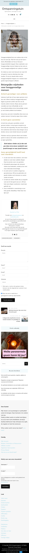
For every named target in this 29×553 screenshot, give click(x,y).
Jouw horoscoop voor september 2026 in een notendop (12, 389)
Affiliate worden (5, 446)
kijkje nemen (13, 4)
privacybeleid (4, 482)
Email (3, 272)
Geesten (3, 500)
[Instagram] (16, 234)
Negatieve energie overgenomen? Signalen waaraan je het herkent (12, 381)
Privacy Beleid (5, 450)
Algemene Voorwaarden (8, 448)
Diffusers (3, 535)
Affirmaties (4, 514)
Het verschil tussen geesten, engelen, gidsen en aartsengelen (13, 376)
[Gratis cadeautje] (14, 345)
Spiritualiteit (4, 505)
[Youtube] (14, 234)
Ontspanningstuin (13, 9)
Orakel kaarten (5, 503)
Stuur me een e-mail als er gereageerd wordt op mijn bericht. (10, 295)
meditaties (4, 526)
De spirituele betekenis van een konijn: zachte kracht (14, 385)
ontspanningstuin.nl (17, 215)
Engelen (3, 509)
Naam (3, 265)
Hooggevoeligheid (14, 34)
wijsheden (16, 238)
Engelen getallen (6, 511)
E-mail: (3, 471)
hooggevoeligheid (7, 238)
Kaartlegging (4, 520)
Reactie (3, 250)
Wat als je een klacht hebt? (9, 452)
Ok (20, 552)
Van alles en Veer (6, 531)
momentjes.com (14, 217)
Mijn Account (4, 441)
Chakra (3, 507)
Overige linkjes (5, 537)
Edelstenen (4, 524)
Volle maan (4, 498)
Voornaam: (4, 464)
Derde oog (4, 518)
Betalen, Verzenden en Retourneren (11, 443)
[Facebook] (12, 234)
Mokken (3, 529)
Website (3, 279)
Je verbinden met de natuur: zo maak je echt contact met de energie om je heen (14, 394)
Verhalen (3, 533)
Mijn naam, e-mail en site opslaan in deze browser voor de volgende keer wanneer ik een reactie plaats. (15, 288)
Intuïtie (3, 516)
